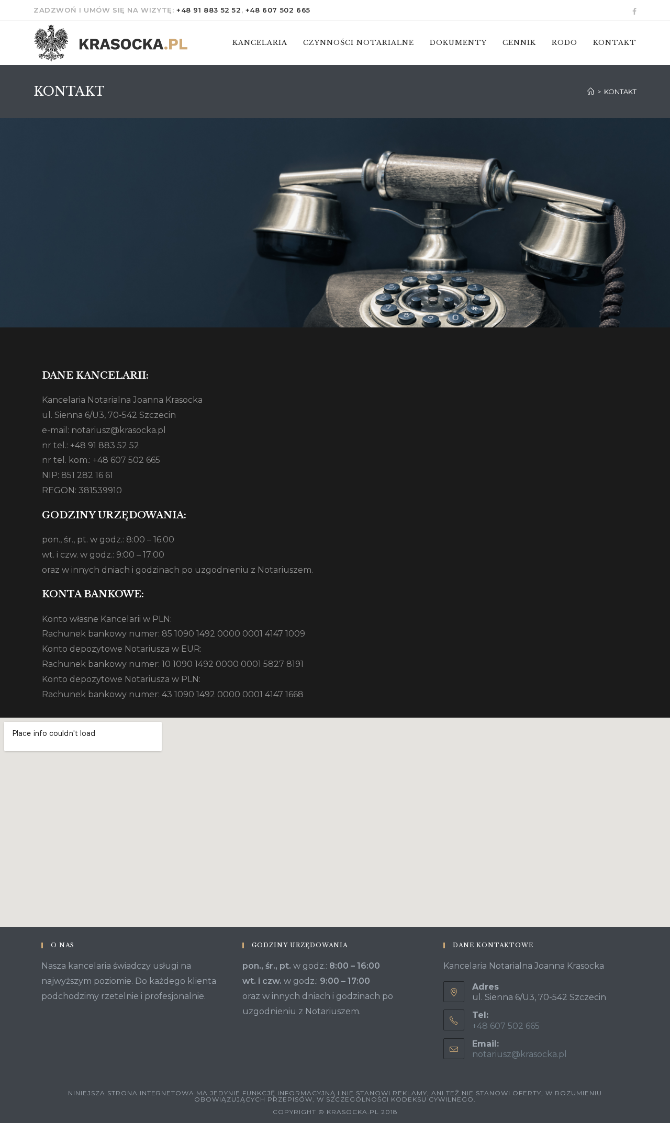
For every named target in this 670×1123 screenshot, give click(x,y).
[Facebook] (632, 10)
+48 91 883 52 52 (208, 10)
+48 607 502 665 (277, 10)
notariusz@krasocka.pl (519, 1054)
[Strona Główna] (590, 91)
